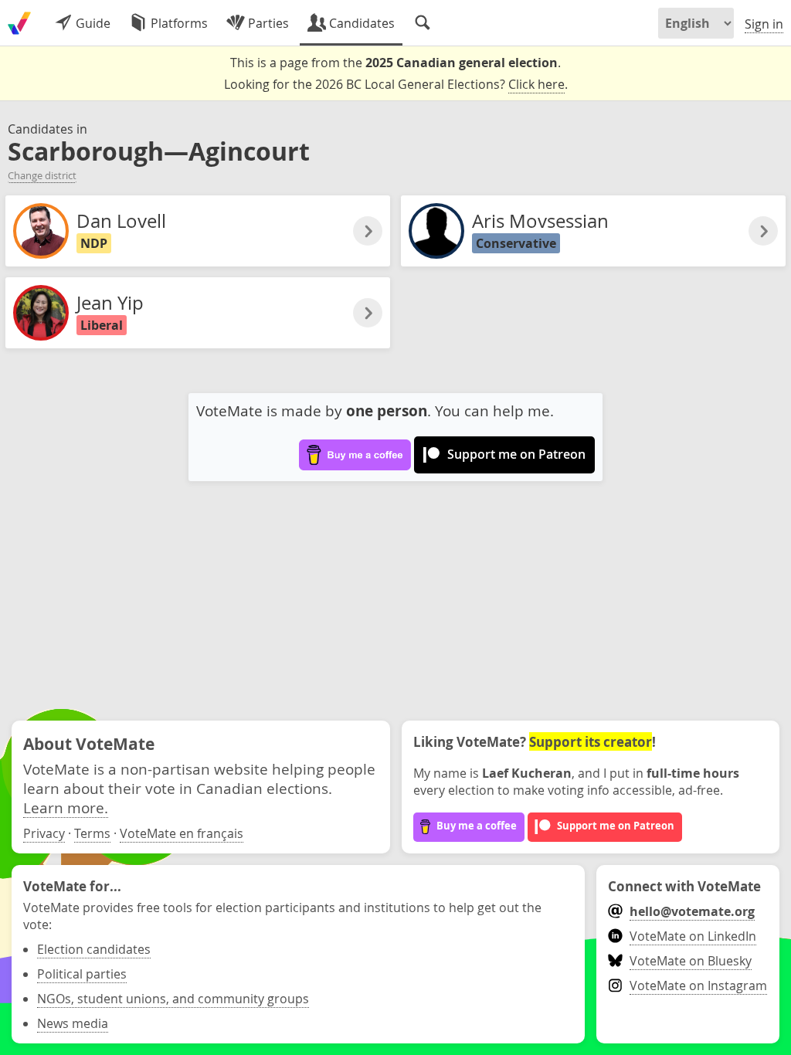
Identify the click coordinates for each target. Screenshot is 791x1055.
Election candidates (94, 949)
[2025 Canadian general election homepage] (19, 23)
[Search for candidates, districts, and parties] (423, 23)
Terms (92, 833)
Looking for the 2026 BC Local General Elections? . (396, 84)
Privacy (44, 833)
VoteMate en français (181, 833)
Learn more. (65, 807)
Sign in (764, 23)
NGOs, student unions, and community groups (173, 998)
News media (72, 1023)
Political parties (82, 973)
